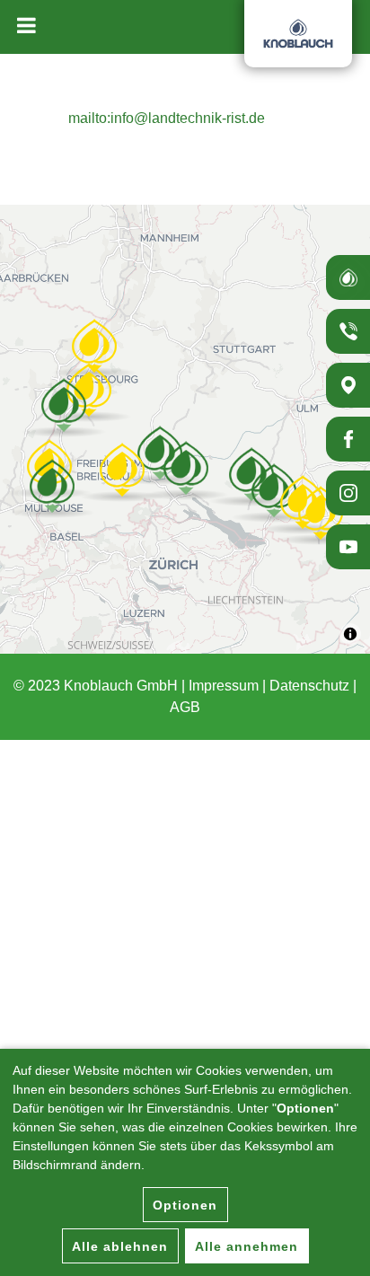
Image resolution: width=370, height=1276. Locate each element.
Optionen (185, 1205)
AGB (185, 707)
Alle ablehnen (120, 1246)
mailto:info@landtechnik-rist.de (166, 118)
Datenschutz (309, 685)
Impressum (224, 685)
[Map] (185, 429)
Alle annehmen (246, 1246)
